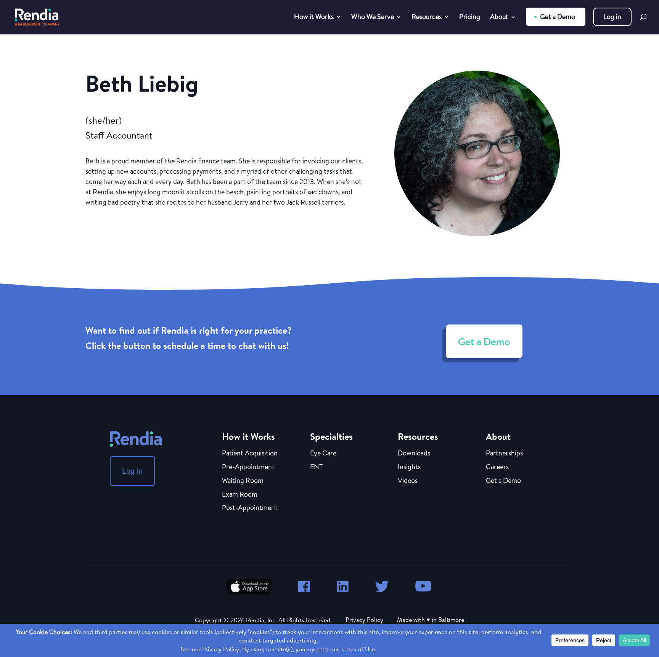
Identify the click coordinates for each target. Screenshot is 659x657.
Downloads (414, 453)
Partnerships (504, 453)
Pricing (469, 17)
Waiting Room (243, 481)
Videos (408, 481)
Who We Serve (372, 17)
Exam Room (239, 495)
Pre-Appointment (248, 467)
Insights (409, 467)
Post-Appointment (250, 508)
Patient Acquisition (250, 453)
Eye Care (323, 453)
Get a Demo (557, 16)
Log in (612, 16)
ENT (316, 467)
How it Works (314, 17)
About (499, 17)
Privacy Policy (364, 619)
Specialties (331, 436)
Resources (426, 17)
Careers (497, 467)
